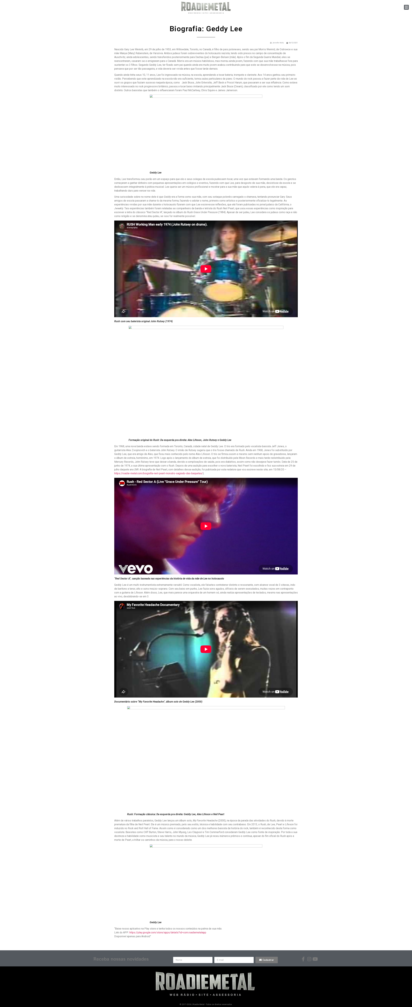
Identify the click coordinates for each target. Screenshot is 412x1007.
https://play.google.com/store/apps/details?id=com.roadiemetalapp (167, 932)
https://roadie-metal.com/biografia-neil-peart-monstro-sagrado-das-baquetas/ (158, 473)
